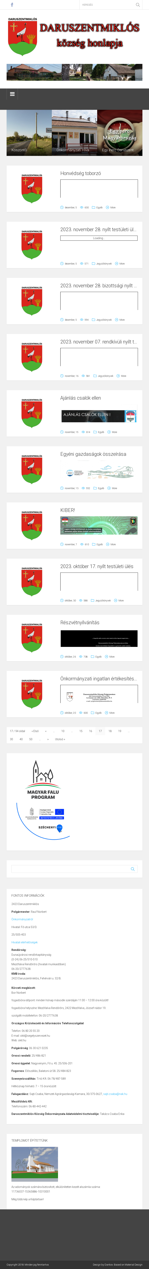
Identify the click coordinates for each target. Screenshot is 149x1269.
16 (90, 731)
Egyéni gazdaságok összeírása (93, 454)
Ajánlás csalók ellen (80, 398)
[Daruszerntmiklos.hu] (74, 36)
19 (119, 731)
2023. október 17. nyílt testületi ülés (96, 566)
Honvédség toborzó (80, 173)
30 (11, 739)
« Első (35, 731)
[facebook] (12, 4)
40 (21, 739)
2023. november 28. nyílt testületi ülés (99, 229)
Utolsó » (60, 739)
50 (30, 739)
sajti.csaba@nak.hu (115, 1094)
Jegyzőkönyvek (104, 263)
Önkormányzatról (22, 919)
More (112, 207)
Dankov (109, 1264)
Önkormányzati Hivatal (75, 150)
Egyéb (99, 207)
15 (80, 731)
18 (110, 731)
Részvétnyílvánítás (80, 622)
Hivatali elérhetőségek (24, 942)
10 (62, 731)
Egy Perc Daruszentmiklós (123, 150)
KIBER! (67, 510)
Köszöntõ (19, 150)
